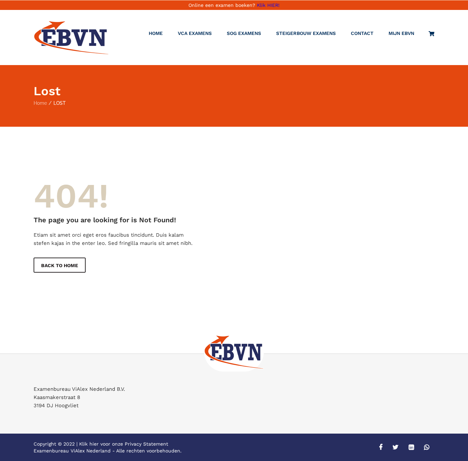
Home (156, 33)
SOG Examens (244, 33)
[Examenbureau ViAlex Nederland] (71, 38)
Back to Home (59, 265)
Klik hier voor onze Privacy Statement (123, 444)
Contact (362, 33)
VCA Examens (195, 33)
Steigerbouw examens (306, 33)
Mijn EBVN (401, 33)
